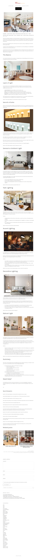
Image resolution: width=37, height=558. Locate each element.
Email (4, 474)
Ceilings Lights (5, 518)
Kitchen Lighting (16, 452)
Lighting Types (25, 452)
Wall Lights (4, 545)
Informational (5, 528)
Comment (4, 461)
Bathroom (4, 510)
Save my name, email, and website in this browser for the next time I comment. (15, 482)
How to (4, 527)
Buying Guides (5, 515)
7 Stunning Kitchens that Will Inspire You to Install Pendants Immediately (12, 497)
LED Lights (4, 532)
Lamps (4, 530)
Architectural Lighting (6, 509)
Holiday (4, 525)
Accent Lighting (5, 508)
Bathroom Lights (5, 511)
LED (3, 531)
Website (4, 478)
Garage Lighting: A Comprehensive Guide (8, 495)
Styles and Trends (31, 452)
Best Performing (5, 513)
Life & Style (4, 533)
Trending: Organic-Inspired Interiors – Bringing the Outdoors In (11, 496)
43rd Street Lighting (20, 3)
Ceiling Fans (4, 516)
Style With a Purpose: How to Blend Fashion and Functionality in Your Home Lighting (14, 498)
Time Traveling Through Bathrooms (7, 494)
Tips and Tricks (5, 544)
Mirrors (4, 536)
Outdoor (4, 537)
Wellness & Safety (5, 546)
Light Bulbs (21, 452)
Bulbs (3, 514)
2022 (3, 505)
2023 (3, 506)
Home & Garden (5, 526)
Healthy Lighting (5, 524)
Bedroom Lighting (5, 512)
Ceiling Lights (5, 517)
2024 (3, 507)
